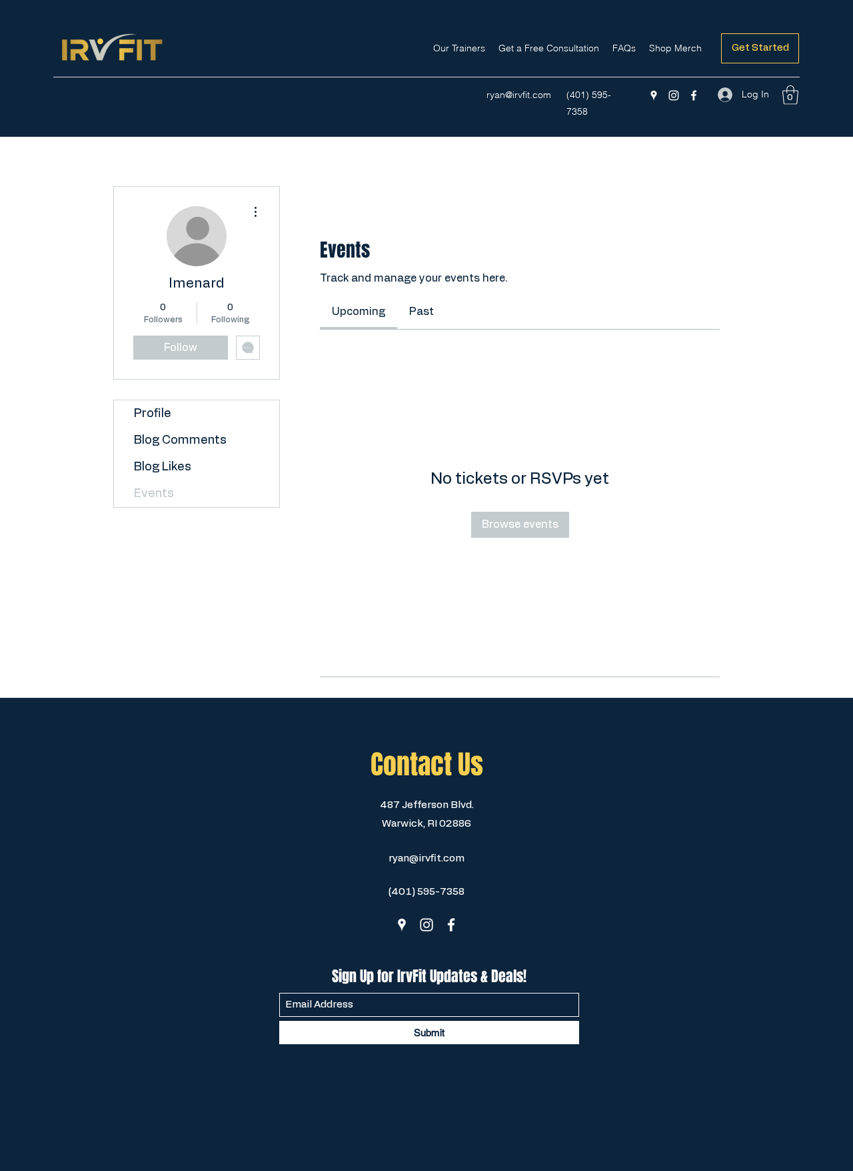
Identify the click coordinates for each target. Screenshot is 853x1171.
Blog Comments (180, 440)
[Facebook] (693, 95)
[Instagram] (673, 95)
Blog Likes (162, 467)
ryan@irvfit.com (518, 95)
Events (154, 494)
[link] (358, 311)
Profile (152, 414)
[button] (790, 95)
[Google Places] (653, 95)
